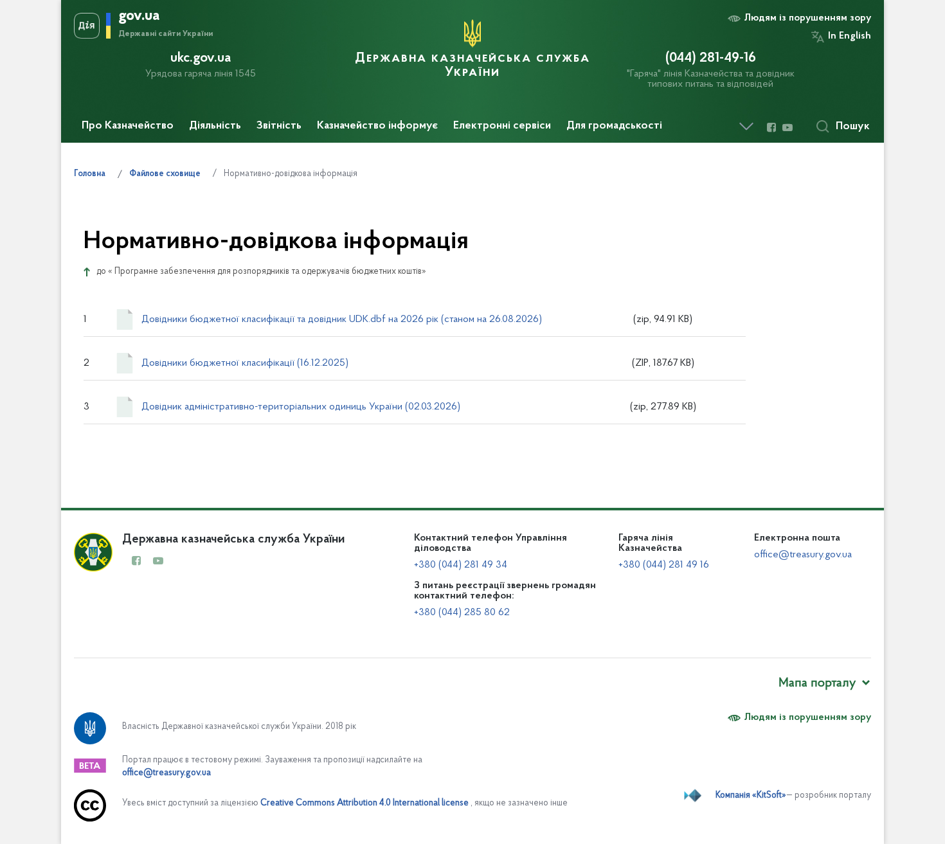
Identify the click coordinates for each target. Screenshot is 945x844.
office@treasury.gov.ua (803, 555)
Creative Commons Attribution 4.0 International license (364, 803)
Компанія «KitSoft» (751, 795)
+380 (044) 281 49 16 (663, 565)
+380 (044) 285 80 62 (462, 612)
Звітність (279, 126)
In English (849, 36)
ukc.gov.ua (200, 58)
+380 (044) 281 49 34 (460, 565)
